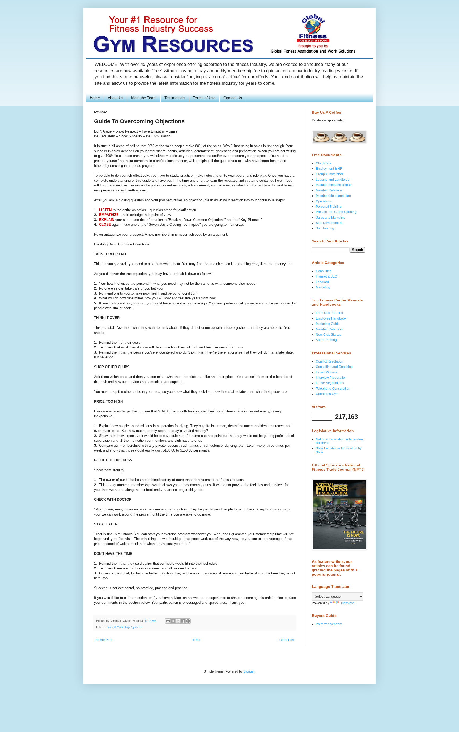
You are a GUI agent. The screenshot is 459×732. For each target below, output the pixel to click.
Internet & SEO (326, 276)
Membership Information (333, 196)
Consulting (324, 271)
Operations (324, 201)
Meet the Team (143, 98)
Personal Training (329, 206)
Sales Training (326, 340)
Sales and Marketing (331, 217)
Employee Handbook (331, 318)
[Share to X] (178, 621)
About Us (115, 98)
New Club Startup (328, 335)
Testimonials (174, 98)
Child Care (324, 163)
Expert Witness (326, 372)
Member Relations (329, 190)
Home (95, 98)
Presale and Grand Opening (336, 212)
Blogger (248, 671)
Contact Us (232, 98)
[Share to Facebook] (183, 621)
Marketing (323, 287)
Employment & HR (329, 169)
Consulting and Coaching (334, 367)
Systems (137, 627)
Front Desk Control (329, 313)
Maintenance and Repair (334, 185)
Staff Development (329, 223)
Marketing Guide (328, 324)
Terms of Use (204, 98)
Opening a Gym (327, 394)
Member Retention (329, 329)
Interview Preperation (331, 378)
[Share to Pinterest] (188, 621)
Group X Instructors (329, 174)
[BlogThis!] (173, 621)
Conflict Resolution (329, 361)
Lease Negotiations (330, 383)
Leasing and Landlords (332, 179)
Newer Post (103, 640)
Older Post (287, 640)
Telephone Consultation (333, 388)
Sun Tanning (325, 228)
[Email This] (168, 621)
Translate (347, 603)
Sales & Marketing (118, 627)
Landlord (322, 282)
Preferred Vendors (329, 624)
